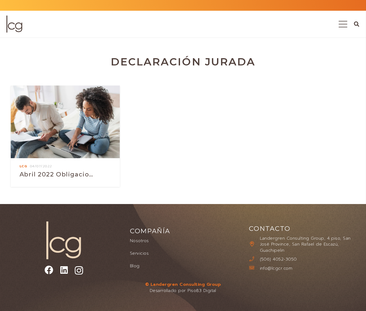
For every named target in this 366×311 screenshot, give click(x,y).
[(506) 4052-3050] (254, 259)
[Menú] (343, 24)
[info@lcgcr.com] (254, 268)
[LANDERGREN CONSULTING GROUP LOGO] (14, 24)
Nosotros (139, 240)
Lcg (23, 166)
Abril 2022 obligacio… (57, 174)
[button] (356, 24)
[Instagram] (79, 270)
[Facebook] (48, 270)
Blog (135, 265)
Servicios (139, 253)
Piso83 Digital (202, 290)
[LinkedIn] (64, 270)
